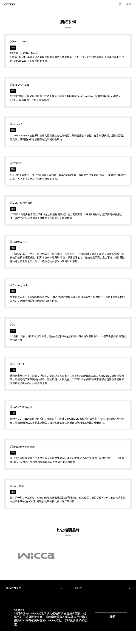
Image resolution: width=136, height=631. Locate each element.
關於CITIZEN (12, 588)
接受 (112, 616)
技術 (76, 588)
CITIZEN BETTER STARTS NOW (10, 4)
